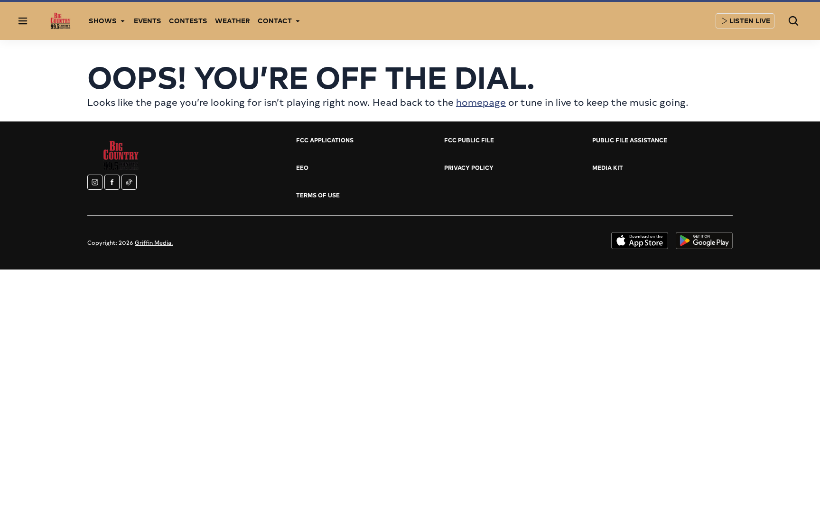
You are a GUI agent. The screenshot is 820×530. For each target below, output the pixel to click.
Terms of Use (318, 195)
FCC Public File (469, 140)
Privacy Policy (469, 167)
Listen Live (749, 20)
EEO (302, 167)
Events (147, 20)
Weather (232, 20)
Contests (188, 20)
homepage (481, 101)
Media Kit (607, 167)
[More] (122, 21)
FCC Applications (325, 140)
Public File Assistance (629, 140)
